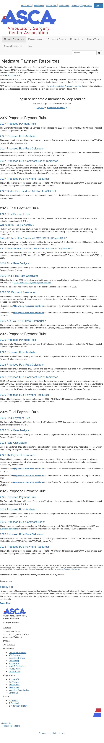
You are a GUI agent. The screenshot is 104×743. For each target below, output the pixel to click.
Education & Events (17, 658)
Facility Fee (7, 587)
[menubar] (57, 5)
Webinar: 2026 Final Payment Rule (17, 224)
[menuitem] (27, 5)
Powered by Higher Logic (52, 733)
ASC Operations (15, 655)
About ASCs (14, 663)
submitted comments (9, 528)
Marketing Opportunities (82, 5)
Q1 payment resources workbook (28, 312)
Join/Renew (39, 5)
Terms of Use (14, 671)
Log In (40, 107)
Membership (14, 660)
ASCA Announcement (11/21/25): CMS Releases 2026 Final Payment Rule (36, 248)
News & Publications (17, 666)
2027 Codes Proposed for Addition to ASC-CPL (28, 191)
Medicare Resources (17, 652)
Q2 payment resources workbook (28, 305)
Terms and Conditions (10, 725)
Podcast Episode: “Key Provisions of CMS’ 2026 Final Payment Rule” (33, 238)
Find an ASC (51, 5)
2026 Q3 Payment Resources (17, 292)
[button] (14, 39)
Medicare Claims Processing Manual (65, 86)
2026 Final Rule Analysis (14, 263)
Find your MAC (14, 75)
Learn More (5, 603)
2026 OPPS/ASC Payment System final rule (32, 282)
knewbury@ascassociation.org (68, 569)
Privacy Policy (14, 668)
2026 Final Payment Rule (15, 214)
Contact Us (13, 692)
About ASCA (26, 5)
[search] (99, 52)
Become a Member (56, 107)
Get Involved (64, 5)
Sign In (99, 5)
